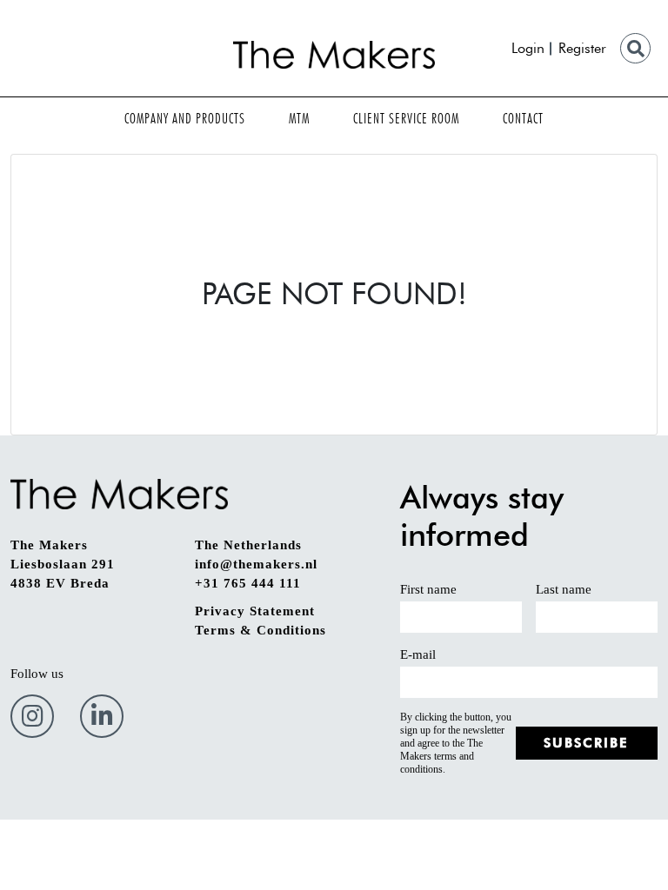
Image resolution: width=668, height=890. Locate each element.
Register (582, 48)
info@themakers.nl (256, 564)
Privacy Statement (255, 611)
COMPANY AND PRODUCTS (184, 118)
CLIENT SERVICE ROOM (406, 118)
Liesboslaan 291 (62, 564)
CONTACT (523, 118)
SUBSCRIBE (586, 743)
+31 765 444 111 (248, 583)
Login (527, 48)
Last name (563, 589)
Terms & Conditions (260, 630)
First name (428, 589)
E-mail (418, 654)
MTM (299, 118)
